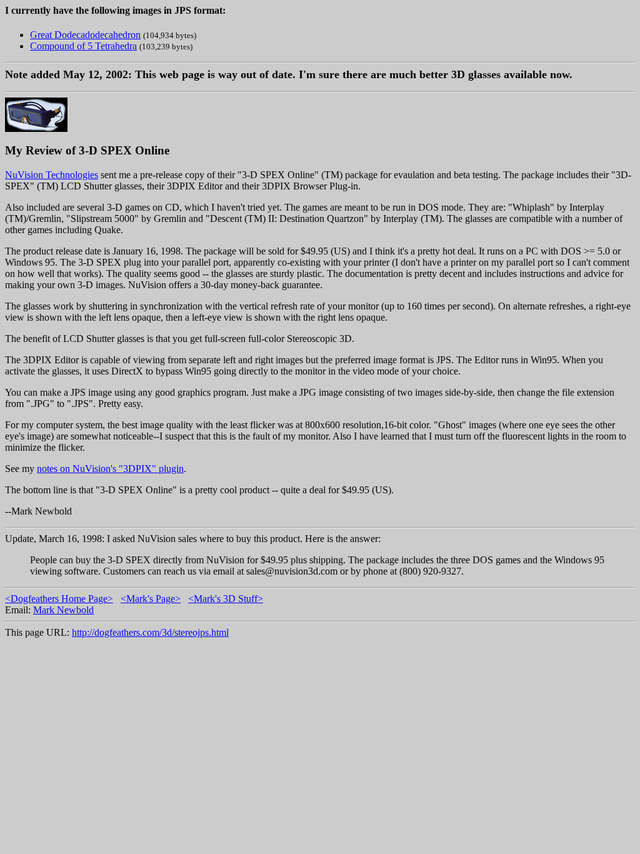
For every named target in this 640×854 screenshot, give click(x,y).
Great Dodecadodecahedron (85, 34)
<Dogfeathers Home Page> (59, 598)
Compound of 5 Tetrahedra (83, 46)
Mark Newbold (63, 610)
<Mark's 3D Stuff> (225, 598)
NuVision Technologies (51, 174)
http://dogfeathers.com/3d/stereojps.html (150, 632)
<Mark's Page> (151, 598)
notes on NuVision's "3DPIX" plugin (110, 468)
